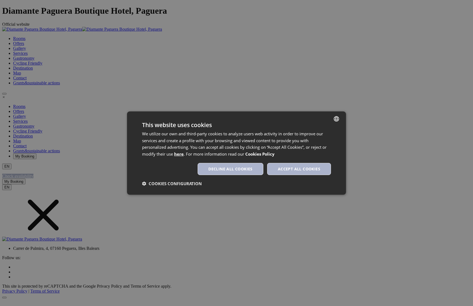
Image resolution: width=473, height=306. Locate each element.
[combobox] (336, 118)
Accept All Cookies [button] (299, 168)
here (179, 154)
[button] (172, 184)
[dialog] (236, 153)
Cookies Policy (260, 154)
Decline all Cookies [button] (230, 168)
